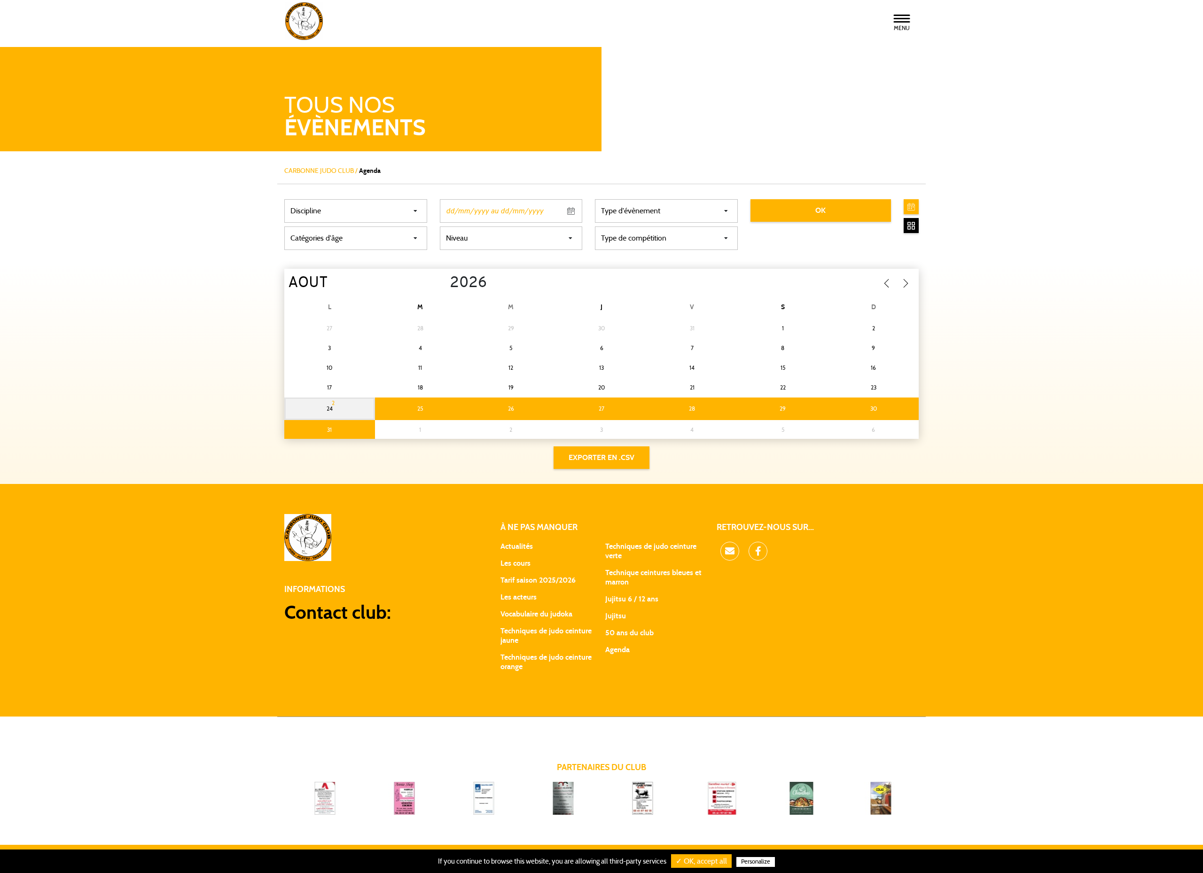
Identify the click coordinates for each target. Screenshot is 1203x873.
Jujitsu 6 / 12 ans (631, 599)
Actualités (516, 546)
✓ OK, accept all (701, 861)
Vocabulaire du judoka (536, 614)
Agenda (617, 650)
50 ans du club (629, 633)
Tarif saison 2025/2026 (538, 580)
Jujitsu (615, 616)
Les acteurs (518, 597)
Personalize (755, 862)
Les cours (515, 563)
